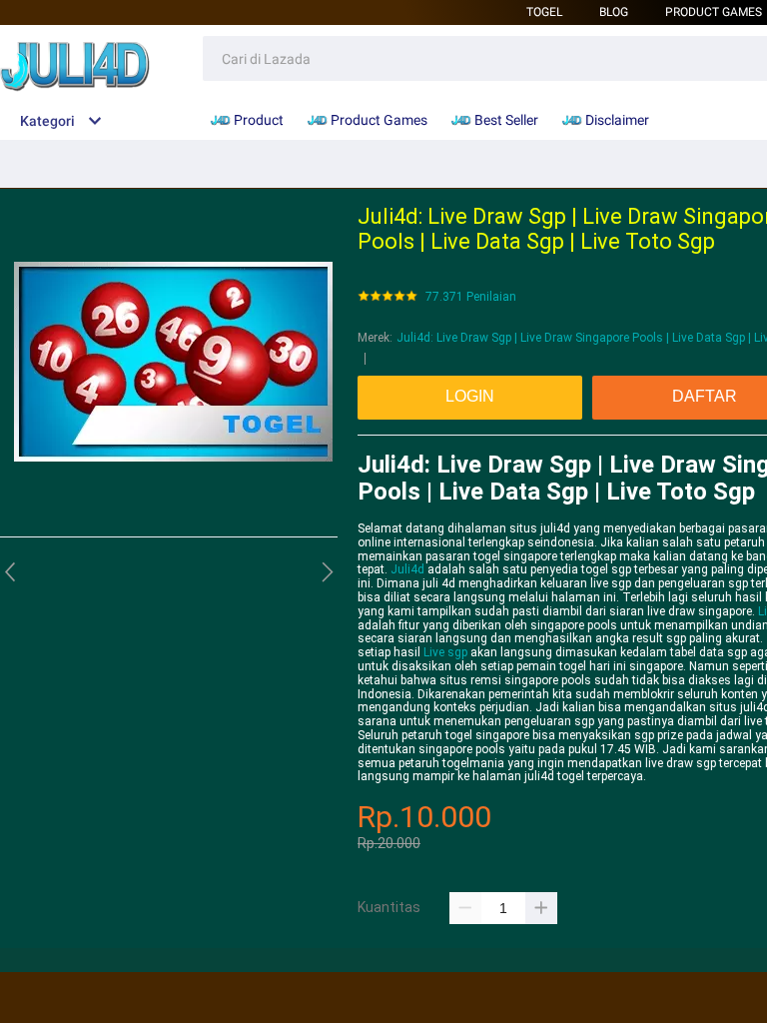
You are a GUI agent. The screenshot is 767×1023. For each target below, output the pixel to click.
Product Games (713, 12)
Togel (544, 12)
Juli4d (407, 569)
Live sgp (445, 652)
